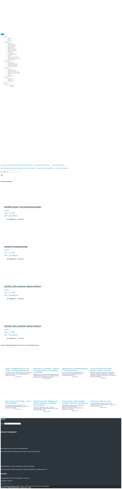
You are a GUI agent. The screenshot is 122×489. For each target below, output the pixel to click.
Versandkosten (13, 215)
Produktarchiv (11, 59)
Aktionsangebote (12, 45)
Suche (2, 171)
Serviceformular (12, 70)
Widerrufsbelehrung (13, 65)
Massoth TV (11, 75)
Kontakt (6, 77)
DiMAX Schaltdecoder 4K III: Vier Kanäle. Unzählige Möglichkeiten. (17, 369)
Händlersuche (11, 79)
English (11, 86)
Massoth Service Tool (13, 71)
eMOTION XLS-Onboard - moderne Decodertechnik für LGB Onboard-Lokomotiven (46, 370)
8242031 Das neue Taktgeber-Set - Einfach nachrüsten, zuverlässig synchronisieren (46, 403)
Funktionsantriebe (12, 54)
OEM (5, 82)
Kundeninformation (13, 63)
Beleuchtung (11, 47)
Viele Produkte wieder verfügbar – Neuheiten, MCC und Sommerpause (75, 402)
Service (6, 67)
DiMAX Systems (12, 49)
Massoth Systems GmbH (12, 486)
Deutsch (11, 85)
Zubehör (10, 55)
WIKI (9, 74)
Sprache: (6, 83)
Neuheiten (10, 43)
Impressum (4, 487)
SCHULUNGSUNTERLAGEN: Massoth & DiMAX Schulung (101, 369)
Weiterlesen (18, 376)
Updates (10, 38)
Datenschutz (23, 487)
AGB (29, 487)
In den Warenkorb (10, 223)
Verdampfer (11, 53)
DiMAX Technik (12, 50)
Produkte (6, 42)
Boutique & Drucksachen (14, 58)
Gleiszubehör (11, 46)
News (5, 36)
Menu (2, 34)
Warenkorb (7, 61)
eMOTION (10, 51)
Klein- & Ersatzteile (13, 57)
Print (9, 39)
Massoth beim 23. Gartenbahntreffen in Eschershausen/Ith (75, 369)
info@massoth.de (6, 483)
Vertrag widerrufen (12, 66)
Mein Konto (11, 62)
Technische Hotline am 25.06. (100, 401)
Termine (10, 41)
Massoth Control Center (14, 73)
